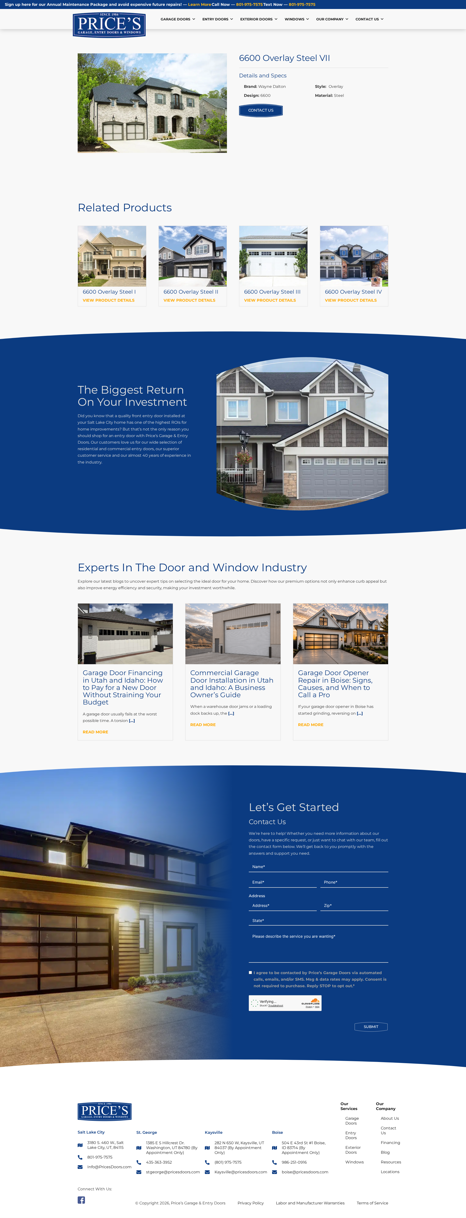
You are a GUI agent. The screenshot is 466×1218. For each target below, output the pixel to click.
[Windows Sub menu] (307, 19)
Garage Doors (175, 19)
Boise (277, 1132)
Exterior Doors (256, 19)
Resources (391, 1162)
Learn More (199, 4)
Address (257, 896)
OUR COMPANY (329, 19)
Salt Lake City (91, 1132)
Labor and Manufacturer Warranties (310, 1203)
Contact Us (367, 19)
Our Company (386, 1106)
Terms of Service (372, 1203)
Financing (390, 1142)
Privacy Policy (251, 1203)
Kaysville (214, 1132)
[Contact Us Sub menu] (382, 19)
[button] (220, 60)
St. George (146, 1132)
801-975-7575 (249, 4)
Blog (385, 1152)
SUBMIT (371, 1026)
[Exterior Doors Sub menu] (276, 19)
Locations (390, 1171)
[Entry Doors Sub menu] (231, 19)
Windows (294, 19)
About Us (390, 1118)
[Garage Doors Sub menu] (193, 19)
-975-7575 (302, 4)
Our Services (349, 1106)
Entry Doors (215, 19)
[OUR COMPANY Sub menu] (346, 19)
